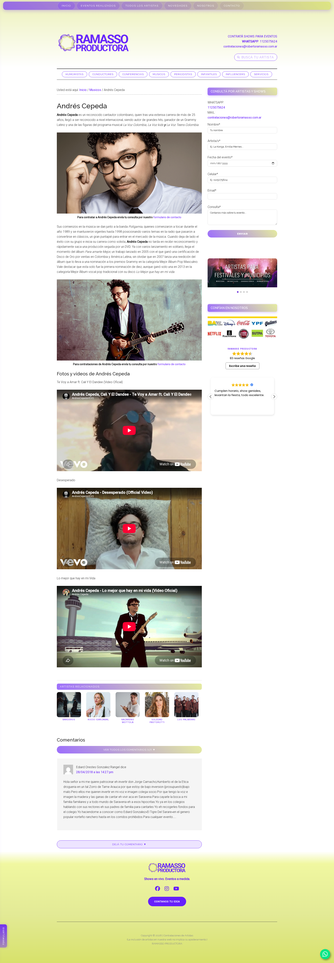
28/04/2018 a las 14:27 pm (94, 772)
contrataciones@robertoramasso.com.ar (250, 46)
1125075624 (268, 41)
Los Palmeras (186, 719)
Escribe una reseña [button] (242, 366)
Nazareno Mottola (127, 721)
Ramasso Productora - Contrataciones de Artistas (93, 42)
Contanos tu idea (167, 901)
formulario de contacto (167, 217)
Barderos (69, 719)
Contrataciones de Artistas (178, 935)
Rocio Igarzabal (98, 719)
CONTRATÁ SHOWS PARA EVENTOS (252, 36)
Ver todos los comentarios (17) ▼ (129, 749)
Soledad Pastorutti (157, 721)
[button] (274, 397)
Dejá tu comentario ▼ (129, 844)
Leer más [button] (221, 409)
